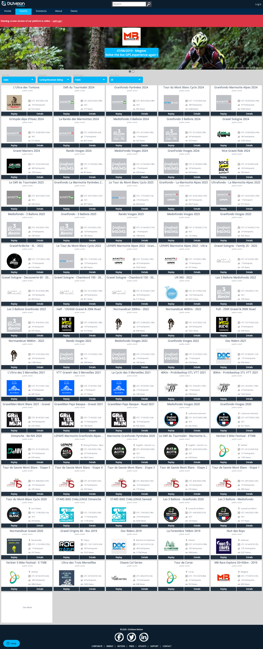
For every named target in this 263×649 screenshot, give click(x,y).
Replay (14, 113)
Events (23, 11)
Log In (258, 4)
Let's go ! (57, 20)
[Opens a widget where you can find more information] (11, 643)
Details (40, 113)
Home (7, 11)
